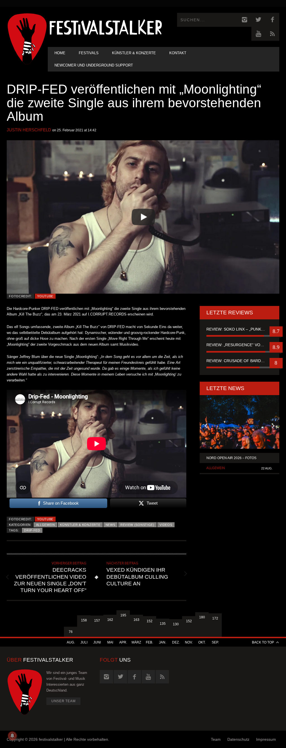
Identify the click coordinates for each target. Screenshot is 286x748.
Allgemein (45, 524)
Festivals (89, 53)
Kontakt (177, 53)
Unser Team (63, 701)
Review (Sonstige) (137, 524)
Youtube (45, 296)
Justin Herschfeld (29, 129)
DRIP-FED (32, 530)
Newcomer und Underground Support (93, 65)
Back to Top (263, 642)
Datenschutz (238, 739)
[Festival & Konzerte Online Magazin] (105, 27)
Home (59, 53)
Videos (165, 524)
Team (216, 739)
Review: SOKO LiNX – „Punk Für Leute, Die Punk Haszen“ (239, 329)
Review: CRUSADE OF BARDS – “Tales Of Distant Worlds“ (239, 360)
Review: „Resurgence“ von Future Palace (239, 345)
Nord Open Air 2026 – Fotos (231, 458)
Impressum (266, 739)
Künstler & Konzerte (134, 53)
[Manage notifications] (12, 735)
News (110, 524)
